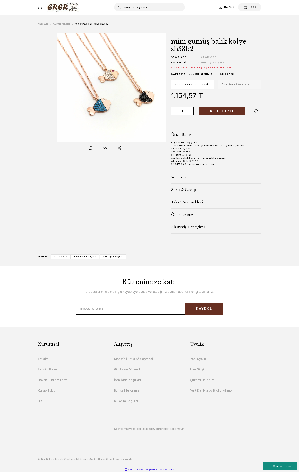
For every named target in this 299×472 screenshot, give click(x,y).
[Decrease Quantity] (174, 111)
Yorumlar (179, 177)
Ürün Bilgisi (182, 135)
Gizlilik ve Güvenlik (127, 369)
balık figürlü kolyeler (113, 256)
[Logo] (63, 7)
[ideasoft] (131, 469)
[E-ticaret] (149, 469)
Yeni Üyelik (198, 359)
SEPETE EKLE (222, 111)
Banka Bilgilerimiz (126, 390)
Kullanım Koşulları (126, 401)
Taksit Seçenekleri (187, 202)
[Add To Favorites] (256, 111)
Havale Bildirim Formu (53, 380)
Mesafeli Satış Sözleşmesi (133, 359)
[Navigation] (40, 7)
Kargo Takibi (47, 390)
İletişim (43, 359)
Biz (40, 401)
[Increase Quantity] (190, 111)
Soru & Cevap (183, 190)
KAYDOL (204, 308)
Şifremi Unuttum (202, 380)
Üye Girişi (197, 369)
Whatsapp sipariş (282, 466)
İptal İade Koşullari (127, 380)
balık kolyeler (61, 256)
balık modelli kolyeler (85, 256)
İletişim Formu (48, 369)
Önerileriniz (182, 215)
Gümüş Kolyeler (213, 62)
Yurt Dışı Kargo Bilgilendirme (211, 390)
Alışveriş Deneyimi (188, 227)
